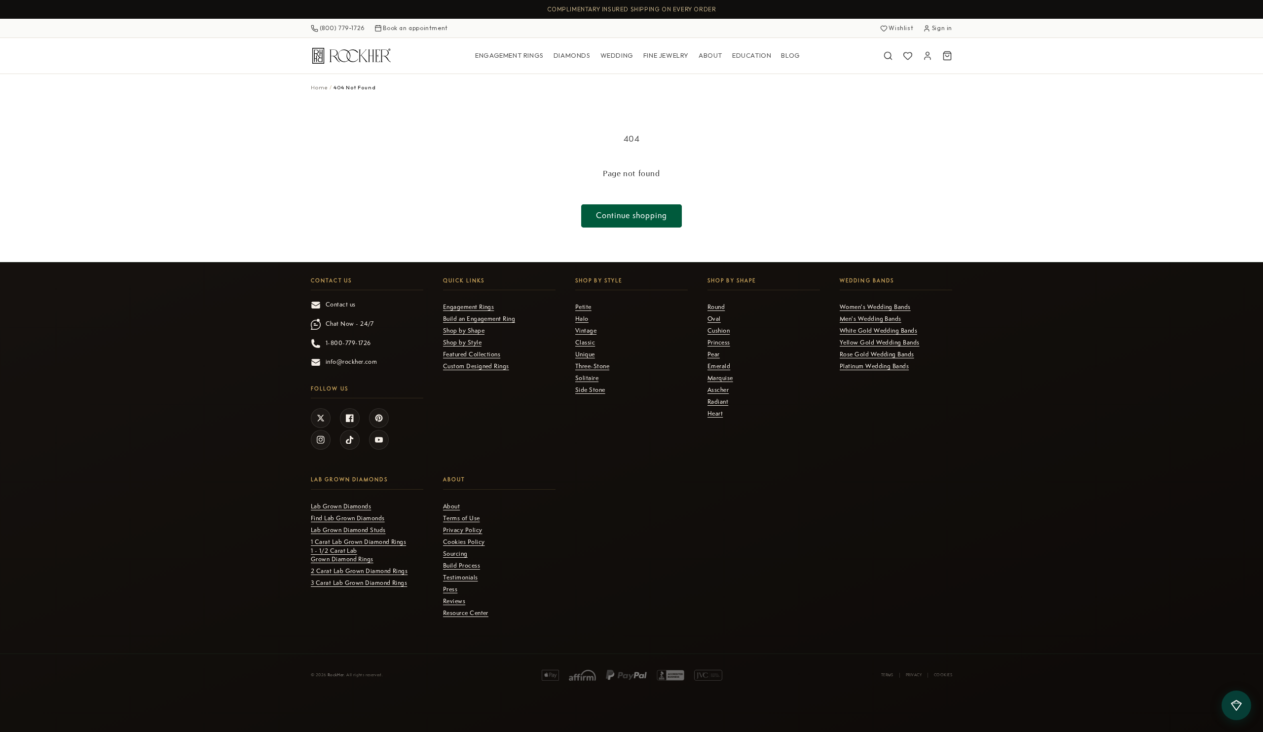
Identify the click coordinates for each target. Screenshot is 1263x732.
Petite (583, 307)
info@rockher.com (351, 362)
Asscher (718, 390)
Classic (585, 343)
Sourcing (455, 554)
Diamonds (572, 55)
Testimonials (460, 577)
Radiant (717, 402)
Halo (582, 319)
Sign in (942, 28)
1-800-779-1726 (348, 343)
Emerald (718, 366)
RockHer (336, 675)
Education (751, 55)
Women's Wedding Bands (875, 307)
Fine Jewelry (666, 55)
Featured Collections (471, 354)
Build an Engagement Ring (479, 319)
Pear (713, 354)
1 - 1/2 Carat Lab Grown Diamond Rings (342, 555)
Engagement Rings (509, 55)
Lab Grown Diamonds (341, 506)
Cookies (943, 674)
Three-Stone (592, 366)
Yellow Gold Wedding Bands (880, 343)
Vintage (585, 331)
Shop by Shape (463, 331)
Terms (887, 674)
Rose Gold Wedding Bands (877, 354)
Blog (790, 55)
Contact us (341, 304)
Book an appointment (415, 28)
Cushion (718, 331)
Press (450, 589)
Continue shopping (631, 215)
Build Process (461, 566)
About (710, 55)
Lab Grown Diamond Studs (348, 530)
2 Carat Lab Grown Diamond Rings (359, 571)
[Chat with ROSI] (1236, 705)
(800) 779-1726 (342, 28)
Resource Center (465, 613)
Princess (718, 343)
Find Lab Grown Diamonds (348, 518)
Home (319, 87)
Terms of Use (461, 518)
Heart (715, 414)
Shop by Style (462, 343)
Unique (585, 354)
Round (716, 307)
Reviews (454, 601)
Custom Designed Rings (476, 366)
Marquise (720, 378)
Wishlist (901, 28)
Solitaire (586, 378)
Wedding (616, 55)
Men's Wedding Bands (870, 319)
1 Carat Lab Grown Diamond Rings (358, 542)
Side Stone (590, 390)
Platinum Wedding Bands (874, 366)
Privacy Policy (462, 530)
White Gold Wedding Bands (878, 331)
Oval (714, 319)
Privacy (914, 674)
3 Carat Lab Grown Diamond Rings (359, 583)
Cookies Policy (463, 542)
